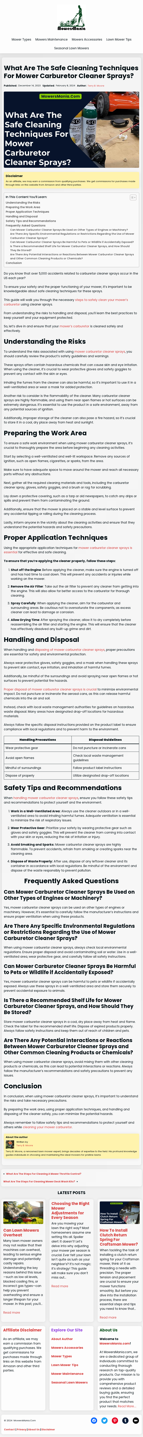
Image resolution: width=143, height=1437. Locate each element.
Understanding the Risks (23, 203)
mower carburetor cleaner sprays (99, 352)
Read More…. (127, 1406)
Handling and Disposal (22, 216)
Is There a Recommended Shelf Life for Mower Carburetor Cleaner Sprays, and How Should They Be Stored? (70, 248)
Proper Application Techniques (27, 212)
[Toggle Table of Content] (131, 197)
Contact (9, 1429)
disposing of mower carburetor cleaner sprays (70, 650)
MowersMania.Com (25, 1420)
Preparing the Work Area (23, 207)
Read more (11, 1312)
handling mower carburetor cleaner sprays (45, 798)
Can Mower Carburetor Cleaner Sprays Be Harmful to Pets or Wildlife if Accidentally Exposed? (72, 242)
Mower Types (61, 1356)
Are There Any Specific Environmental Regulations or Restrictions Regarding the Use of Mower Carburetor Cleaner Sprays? (72, 236)
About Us (34, 1429)
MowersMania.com (115, 1343)
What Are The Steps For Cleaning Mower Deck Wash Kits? (39, 1181)
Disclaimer (48, 1429)
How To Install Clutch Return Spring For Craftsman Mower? (119, 1237)
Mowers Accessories (67, 1348)
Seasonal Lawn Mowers (69, 1382)
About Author (62, 1339)
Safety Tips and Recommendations (31, 221)
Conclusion (14, 263)
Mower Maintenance (67, 1374)
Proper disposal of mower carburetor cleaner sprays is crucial (50, 689)
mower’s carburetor (74, 326)
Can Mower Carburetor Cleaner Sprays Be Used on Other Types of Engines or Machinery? (69, 230)
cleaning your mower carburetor (47, 1127)
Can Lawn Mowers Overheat (21, 1232)
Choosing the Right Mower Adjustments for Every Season (70, 1210)
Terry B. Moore (96, 85)
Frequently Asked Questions (26, 226)
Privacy (21, 1429)
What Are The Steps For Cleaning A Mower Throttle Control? (43, 1174)
